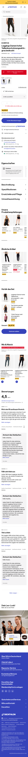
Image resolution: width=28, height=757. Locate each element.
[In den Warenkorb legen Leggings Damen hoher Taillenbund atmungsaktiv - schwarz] (17, 382)
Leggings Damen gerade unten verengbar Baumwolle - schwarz (6, 267)
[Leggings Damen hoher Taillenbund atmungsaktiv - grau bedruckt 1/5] (10, 27)
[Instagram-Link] (9, 691)
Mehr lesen (6, 457)
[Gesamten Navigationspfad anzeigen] (2, 16)
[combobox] (14, 96)
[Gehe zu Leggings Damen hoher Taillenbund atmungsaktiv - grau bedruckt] (5, 298)
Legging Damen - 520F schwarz (18, 265)
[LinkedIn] (12, 691)
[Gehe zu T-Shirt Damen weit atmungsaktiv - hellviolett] (5, 317)
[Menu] (3, 7)
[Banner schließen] (25, 2)
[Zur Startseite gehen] (12, 7)
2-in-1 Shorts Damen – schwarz (18, 228)
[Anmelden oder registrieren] (21, 7)
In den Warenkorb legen (14, 120)
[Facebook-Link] (2, 691)
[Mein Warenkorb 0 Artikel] (25, 7)
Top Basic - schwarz (5, 228)
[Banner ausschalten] (23, 2)
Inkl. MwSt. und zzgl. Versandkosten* (9, 115)
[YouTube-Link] (6, 691)
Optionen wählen (14, 331)
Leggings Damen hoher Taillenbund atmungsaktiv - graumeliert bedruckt (7, 373)
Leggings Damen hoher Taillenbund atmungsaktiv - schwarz (21, 373)
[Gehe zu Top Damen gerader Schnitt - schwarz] (5, 309)
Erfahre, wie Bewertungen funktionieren (11, 402)
